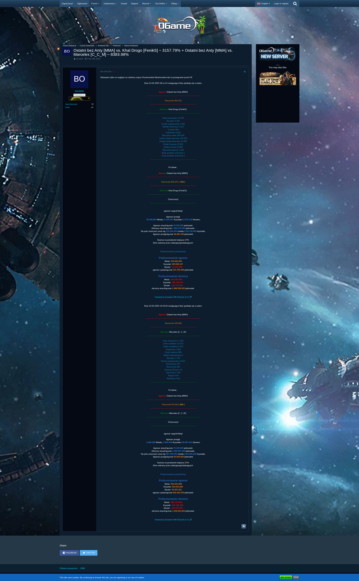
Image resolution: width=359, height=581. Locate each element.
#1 (245, 71)
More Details (286, 577)
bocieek (79, 59)
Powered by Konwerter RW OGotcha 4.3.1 (172, 297)
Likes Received (71, 104)
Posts (67, 107)
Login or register (281, 3)
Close (296, 577)
